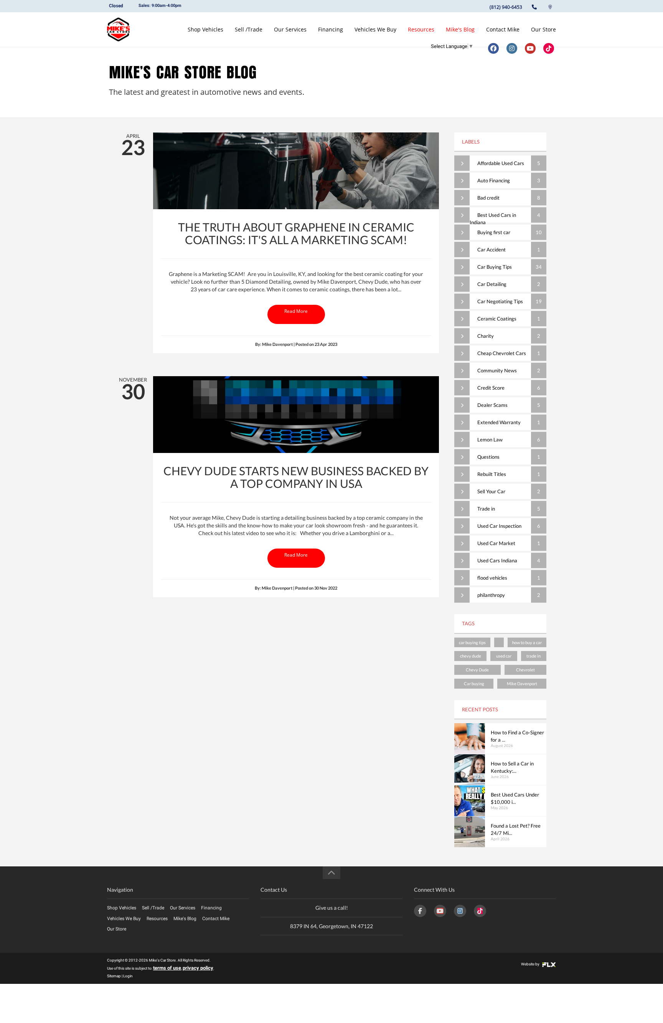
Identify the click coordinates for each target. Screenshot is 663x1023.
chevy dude (470, 655)
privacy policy (198, 968)
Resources (421, 29)
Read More (296, 311)
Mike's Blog (460, 29)
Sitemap (114, 976)
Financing (330, 29)
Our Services (290, 29)
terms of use (167, 968)
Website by (530, 964)
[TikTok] (480, 911)
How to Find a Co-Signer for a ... (517, 736)
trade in (533, 655)
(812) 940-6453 (506, 7)
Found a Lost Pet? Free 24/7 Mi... (516, 829)
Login (128, 976)
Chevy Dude (477, 669)
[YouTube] (440, 911)
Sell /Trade (248, 29)
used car (503, 655)
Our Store (543, 29)
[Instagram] (460, 911)
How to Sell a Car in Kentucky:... (512, 767)
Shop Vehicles (205, 29)
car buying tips (472, 642)
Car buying (474, 683)
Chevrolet (525, 669)
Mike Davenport (522, 683)
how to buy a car (527, 642)
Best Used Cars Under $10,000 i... (515, 798)
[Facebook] (420, 911)
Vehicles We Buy (375, 29)
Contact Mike (503, 29)
